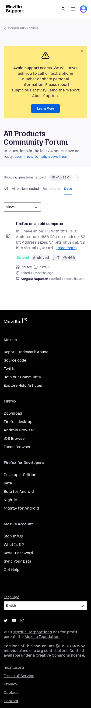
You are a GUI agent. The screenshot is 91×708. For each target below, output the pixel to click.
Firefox (26, 267)
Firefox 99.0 (60, 177)
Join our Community (22, 377)
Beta (8, 483)
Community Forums (23, 28)
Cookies (11, 692)
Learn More (45, 109)
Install (43, 267)
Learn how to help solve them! (41, 156)
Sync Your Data (17, 561)
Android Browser (19, 430)
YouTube (14, 620)
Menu (73, 9)
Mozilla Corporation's (32, 632)
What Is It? (14, 544)
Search (63, 9)
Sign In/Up (13, 536)
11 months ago (73, 279)
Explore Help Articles (23, 385)
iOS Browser (15, 438)
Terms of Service (19, 676)
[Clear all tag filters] (78, 177)
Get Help (11, 569)
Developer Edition (20, 475)
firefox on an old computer (40, 223)
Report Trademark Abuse (26, 352)
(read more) (66, 248)
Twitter (10, 368)
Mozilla (15, 321)
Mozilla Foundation (42, 636)
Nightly (10, 500)
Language (11, 597)
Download (13, 413)
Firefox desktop (18, 421)
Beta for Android (19, 491)
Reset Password (18, 553)
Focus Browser (17, 447)
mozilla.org (14, 667)
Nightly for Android (21, 508)
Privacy (10, 684)
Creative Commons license (60, 655)
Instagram (22, 620)
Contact (11, 701)
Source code (15, 360)
